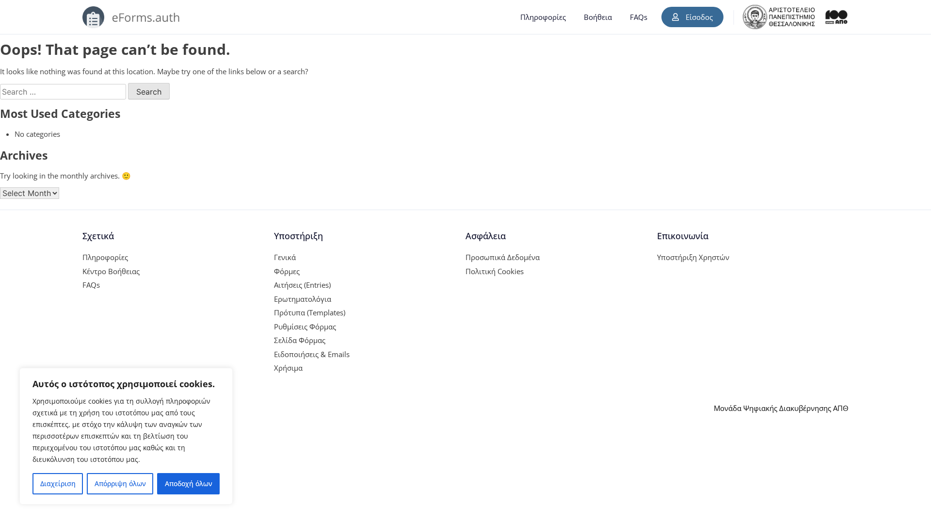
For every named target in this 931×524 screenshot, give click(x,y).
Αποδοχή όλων (188, 483)
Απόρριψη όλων (120, 483)
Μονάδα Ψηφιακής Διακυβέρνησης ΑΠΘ (781, 408)
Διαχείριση (58, 483)
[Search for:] (64, 92)
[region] (126, 436)
